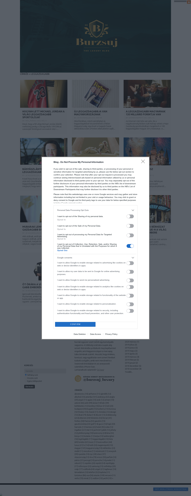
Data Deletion (80, 334)
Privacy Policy (111, 334)
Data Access (95, 334)
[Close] (144, 162)
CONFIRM (75, 324)
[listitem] (95, 210)
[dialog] (95, 248)
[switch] (130, 216)
